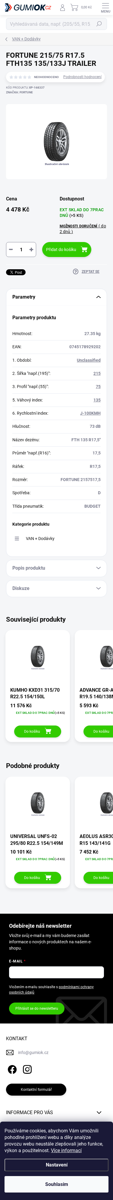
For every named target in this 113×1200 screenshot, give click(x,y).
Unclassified (89, 360)
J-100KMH (90, 413)
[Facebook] (11, 1068)
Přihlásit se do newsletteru (36, 1008)
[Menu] (105, 7)
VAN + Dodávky (40, 538)
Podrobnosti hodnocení (82, 77)
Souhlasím (56, 1184)
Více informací (66, 1150)
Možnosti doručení (83, 228)
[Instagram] (26, 1068)
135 (97, 400)
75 (98, 386)
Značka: (19, 92)
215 (97, 373)
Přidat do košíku (61, 249)
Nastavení (56, 1165)
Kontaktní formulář (36, 1090)
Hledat (99, 24)
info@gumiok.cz (33, 1052)
